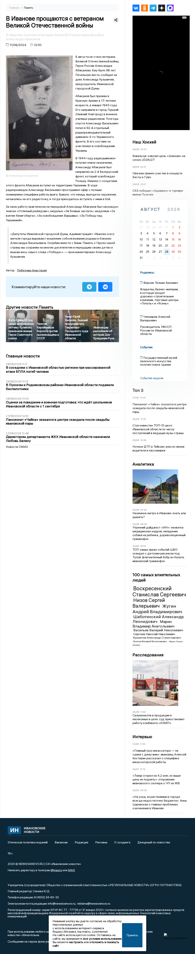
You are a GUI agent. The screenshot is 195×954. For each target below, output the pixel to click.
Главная (14, 7)
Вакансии (61, 842)
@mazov (56, 870)
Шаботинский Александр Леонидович (158, 619)
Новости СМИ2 (17, 447)
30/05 (136, 790)
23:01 (143, 184)
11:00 (143, 711)
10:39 (143, 440)
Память (28, 7)
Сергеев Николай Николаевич (154, 634)
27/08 (136, 397)
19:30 (143, 546)
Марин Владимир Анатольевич (154, 623)
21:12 (142, 769)
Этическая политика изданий (28, 842)
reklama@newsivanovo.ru (93, 903)
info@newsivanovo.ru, (62, 903)
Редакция (81, 842)
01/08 (136, 743)
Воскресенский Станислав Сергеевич (159, 591)
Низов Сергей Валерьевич (149, 603)
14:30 (143, 397)
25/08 (136, 440)
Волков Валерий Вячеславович (150, 641)
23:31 (143, 166)
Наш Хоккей (144, 142)
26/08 (136, 418)
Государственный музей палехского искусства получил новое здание (158, 361)
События (146, 347)
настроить (76, 942)
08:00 (143, 524)
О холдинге (122, 842)
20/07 (136, 769)
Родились (147, 272)
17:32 (143, 418)
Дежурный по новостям (153, 842)
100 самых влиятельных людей (156, 577)
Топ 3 (138, 390)
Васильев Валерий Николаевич (158, 630)
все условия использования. (102, 938)
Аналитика (143, 464)
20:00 (143, 509)
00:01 (143, 149)
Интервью (142, 736)
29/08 (136, 149)
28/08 (136, 166)
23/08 (136, 546)
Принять (132, 935)
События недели (151, 378)
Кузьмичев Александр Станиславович (157, 637)
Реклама (101, 842)
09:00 (143, 790)
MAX (71, 870)
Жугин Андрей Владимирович (157, 608)
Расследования (148, 654)
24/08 (136, 524)
